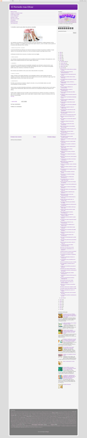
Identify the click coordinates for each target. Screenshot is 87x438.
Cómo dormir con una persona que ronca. (68, 114)
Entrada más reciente (16, 136)
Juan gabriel (19, 418)
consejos (12, 415)
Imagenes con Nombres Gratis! (16, 13)
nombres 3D (58, 421)
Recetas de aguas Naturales (37, 423)
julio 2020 (62, 67)
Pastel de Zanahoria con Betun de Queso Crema (24, 422)
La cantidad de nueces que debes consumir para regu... (66, 245)
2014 (61, 307)
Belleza (53, 412)
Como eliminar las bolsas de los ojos (44, 414)
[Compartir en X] (24, 101)
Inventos (15, 418)
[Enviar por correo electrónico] (21, 101)
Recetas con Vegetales (27, 423)
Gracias (47, 417)
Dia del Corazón (22, 416)
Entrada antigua (52, 136)
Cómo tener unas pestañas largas (65, 414)
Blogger (47, 431)
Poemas (57, 422)
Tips (21, 427)
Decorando (54, 415)
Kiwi (60, 418)
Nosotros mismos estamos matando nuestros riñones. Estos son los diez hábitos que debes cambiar (69, 331)
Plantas (54, 422)
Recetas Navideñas (61, 423)
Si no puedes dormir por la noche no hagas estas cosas (67, 180)
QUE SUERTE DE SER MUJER (71, 422)
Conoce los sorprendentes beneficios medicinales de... (67, 278)
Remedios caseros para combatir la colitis (68, 286)
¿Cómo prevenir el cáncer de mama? (34, 411)
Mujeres (31, 421)
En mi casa (63, 416)
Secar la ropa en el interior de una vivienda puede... (66, 222)
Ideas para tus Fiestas (15, 18)
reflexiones (14, 424)
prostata (65, 422)
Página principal (14, 11)
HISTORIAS (60, 417)
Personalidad (49, 422)
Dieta (28, 416)
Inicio (34, 136)
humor (68, 417)
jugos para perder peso (29, 418)
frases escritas (27, 417)
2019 (61, 299)
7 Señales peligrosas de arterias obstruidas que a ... (66, 149)
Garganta (38, 417)
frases (22, 417)
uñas (25, 427)
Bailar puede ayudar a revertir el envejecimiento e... (66, 90)
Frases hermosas (33, 417)
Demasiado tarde (60, 415)
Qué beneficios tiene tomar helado (66, 280)
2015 (61, 306)
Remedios (20, 424)
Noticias (71, 421)
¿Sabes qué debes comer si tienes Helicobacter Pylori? (69, 323)
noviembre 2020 (64, 61)
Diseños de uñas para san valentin (44, 416)
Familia (72, 416)
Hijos (56, 417)
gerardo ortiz (43, 417)
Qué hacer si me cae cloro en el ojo (67, 247)
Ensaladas (67, 416)
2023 (61, 55)
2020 (61, 60)
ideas (71, 417)
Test (15, 427)
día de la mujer (17, 416)
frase (19, 417)
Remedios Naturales (67, 384)
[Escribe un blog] (22, 101)
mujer (12, 421)
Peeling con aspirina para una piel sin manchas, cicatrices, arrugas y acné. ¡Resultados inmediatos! (69, 340)
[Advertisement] (30, 143)
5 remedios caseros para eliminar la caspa (68, 288)
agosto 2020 (63, 66)
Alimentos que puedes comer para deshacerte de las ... (66, 195)
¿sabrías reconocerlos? (44, 411)
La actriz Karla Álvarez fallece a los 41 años (68, 418)
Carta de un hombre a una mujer (23, 414)
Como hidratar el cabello (55, 414)
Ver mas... (13, 96)
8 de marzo (61, 411)
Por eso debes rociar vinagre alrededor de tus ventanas (68, 348)
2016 (61, 304)
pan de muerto (14, 422)
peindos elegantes (38, 422)
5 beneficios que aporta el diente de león (68, 268)
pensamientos (44, 422)
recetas (20, 423)
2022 (61, 57)
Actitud (73, 411)
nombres (53, 421)
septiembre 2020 (64, 64)
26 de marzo (56, 411)
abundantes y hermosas (67, 411)
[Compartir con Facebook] (25, 101)
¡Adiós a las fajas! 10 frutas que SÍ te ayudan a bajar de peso (19, 411)
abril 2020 (63, 297)
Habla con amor (51, 417)
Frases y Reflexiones (15, 15)
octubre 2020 (63, 63)
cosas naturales (19, 415)
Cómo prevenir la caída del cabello (66, 252)
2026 (61, 52)
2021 (61, 58)
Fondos (16, 417)
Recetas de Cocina (14, 21)
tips (18, 427)
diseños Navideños (53, 416)
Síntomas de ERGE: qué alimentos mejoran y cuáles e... (66, 215)
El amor (59, 416)
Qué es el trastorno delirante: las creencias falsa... (66, 87)
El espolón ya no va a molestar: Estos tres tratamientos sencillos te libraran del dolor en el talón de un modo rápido (69, 315)
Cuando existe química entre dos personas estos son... (66, 72)
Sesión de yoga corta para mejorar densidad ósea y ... (66, 132)
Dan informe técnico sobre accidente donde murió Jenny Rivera (42, 415)
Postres (61, 422)
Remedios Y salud (14, 17)
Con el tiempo (73, 414)
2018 (61, 301)
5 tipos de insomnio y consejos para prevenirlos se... (67, 177)
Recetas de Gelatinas (53, 423)
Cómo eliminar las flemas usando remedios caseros (66, 137)
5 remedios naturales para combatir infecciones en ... (67, 273)
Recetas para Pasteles (69, 423)
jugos (23, 418)
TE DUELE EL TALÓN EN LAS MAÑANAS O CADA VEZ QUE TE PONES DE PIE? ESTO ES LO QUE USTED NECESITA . (69, 377)
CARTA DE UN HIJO (14, 414)
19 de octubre (51, 411)
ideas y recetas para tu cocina (68, 361)
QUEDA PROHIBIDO (15, 423)
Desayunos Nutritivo (67, 415)
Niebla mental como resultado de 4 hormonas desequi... (66, 162)
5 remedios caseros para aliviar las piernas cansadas (66, 282)
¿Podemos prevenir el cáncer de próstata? (68, 251)
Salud (52, 424)
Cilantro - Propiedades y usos (33, 414)
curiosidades (25, 415)
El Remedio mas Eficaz (22, 7)
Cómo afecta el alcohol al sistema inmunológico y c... (66, 212)
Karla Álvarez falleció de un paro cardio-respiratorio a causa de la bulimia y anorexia (46, 418)
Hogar (64, 417)
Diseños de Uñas (34, 416)
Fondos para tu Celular (15, 14)
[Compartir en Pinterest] (26, 101)
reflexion (75, 423)
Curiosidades (13, 20)
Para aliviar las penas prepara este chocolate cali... (66, 235)
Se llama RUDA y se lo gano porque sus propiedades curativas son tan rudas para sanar (69, 368)
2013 (61, 309)
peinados (33, 422)
